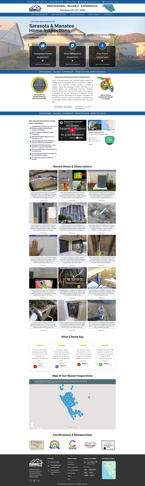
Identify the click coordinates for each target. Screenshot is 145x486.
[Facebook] (30, 480)
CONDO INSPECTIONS (77, 14)
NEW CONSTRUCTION (59, 14)
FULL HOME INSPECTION (39, 14)
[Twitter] (38, 480)
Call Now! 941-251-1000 (72, 10)
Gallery (69, 476)
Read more (43, 200)
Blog (69, 479)
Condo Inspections (73, 470)
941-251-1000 (70, 1)
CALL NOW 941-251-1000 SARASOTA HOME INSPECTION (102, 8)
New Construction (73, 467)
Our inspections (69, 87)
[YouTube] (34, 480)
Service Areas (71, 473)
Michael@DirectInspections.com (90, 1)
